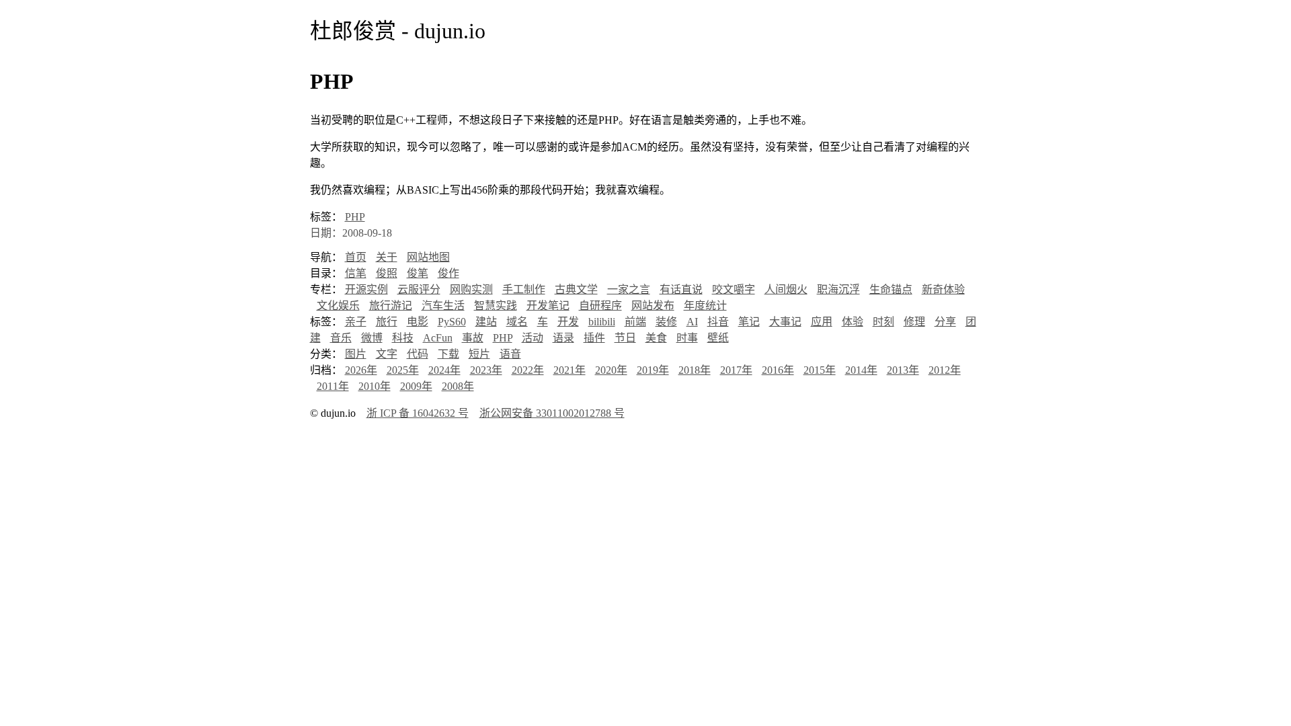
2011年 (333, 386)
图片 (355, 354)
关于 (386, 257)
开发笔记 (548, 305)
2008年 (458, 386)
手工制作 (523, 289)
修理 (914, 321)
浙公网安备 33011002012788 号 (552, 413)
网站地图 (428, 257)
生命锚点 (890, 289)
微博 (372, 338)
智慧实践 (495, 305)
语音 (510, 354)
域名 (517, 321)
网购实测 (471, 289)
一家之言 (628, 289)
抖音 (718, 321)
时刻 (883, 321)
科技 (403, 338)
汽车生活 (443, 305)
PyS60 (452, 321)
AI (692, 321)
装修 (666, 321)
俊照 (386, 273)
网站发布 (652, 305)
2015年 (820, 370)
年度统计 (705, 305)
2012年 (945, 370)
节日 (625, 338)
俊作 (448, 273)
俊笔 (417, 273)
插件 (594, 338)
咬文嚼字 (733, 289)
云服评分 (418, 289)
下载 (448, 354)
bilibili (601, 321)
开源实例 (366, 289)
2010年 (374, 386)
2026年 (361, 370)
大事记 (785, 321)
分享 (945, 321)
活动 (532, 338)
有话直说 (681, 289)
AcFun (438, 338)
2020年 (611, 370)
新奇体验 (943, 289)
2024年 (444, 370)
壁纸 (718, 338)
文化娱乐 (338, 305)
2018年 (694, 370)
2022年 (528, 370)
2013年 (903, 370)
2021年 (569, 370)
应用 (821, 321)
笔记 (749, 321)
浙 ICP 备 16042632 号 (417, 413)
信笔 (355, 273)
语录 (563, 338)
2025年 (403, 370)
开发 (568, 321)
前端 (635, 321)
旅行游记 (390, 305)
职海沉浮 (838, 289)
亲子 (355, 321)
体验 (852, 321)
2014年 (861, 370)
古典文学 (576, 289)
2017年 (736, 370)
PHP (355, 217)
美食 (656, 338)
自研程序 (600, 305)
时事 (687, 338)
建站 (486, 321)
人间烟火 (786, 289)
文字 (386, 354)
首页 (355, 257)
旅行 (386, 321)
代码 (417, 354)
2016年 (778, 370)
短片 (479, 354)
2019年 (653, 370)
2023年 (486, 370)
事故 (472, 338)
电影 (417, 321)
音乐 (341, 338)
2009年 (416, 386)
